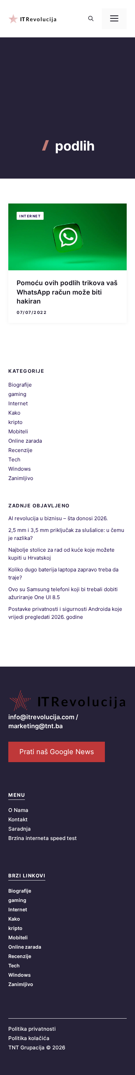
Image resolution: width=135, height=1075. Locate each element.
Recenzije (20, 450)
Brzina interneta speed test (42, 838)
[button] (91, 18)
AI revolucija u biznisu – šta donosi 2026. (58, 518)
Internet (30, 216)
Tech (14, 459)
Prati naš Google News (56, 752)
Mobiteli (18, 431)
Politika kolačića (29, 1038)
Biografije (20, 384)
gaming (17, 394)
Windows (19, 469)
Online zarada (25, 440)
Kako (14, 412)
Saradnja (19, 828)
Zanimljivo (20, 478)
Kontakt (18, 819)
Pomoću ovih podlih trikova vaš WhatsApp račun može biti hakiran (67, 292)
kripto (15, 422)
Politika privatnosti (32, 1029)
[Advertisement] (67, 100)
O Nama (18, 810)
